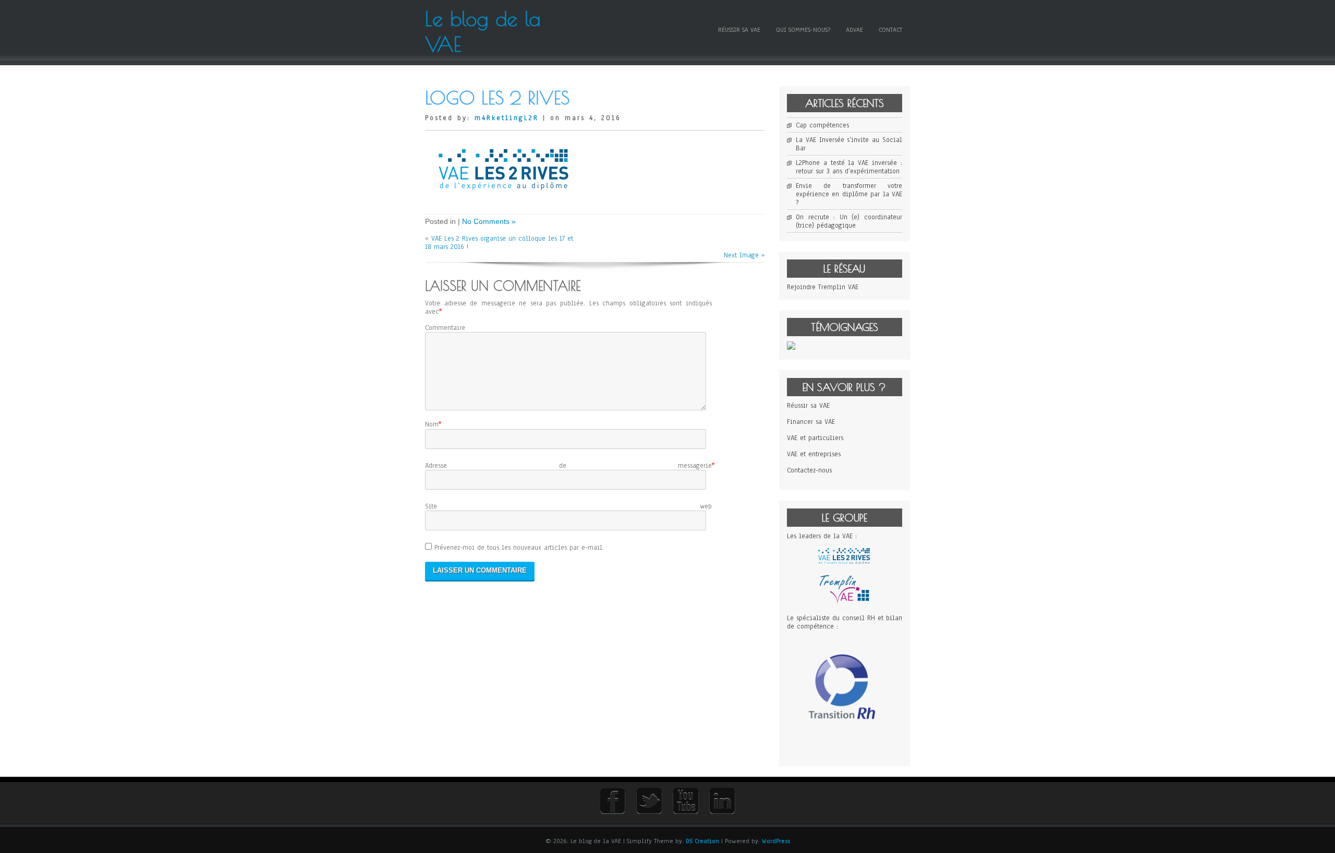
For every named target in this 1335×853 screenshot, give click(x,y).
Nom (432, 424)
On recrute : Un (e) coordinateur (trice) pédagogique (849, 221)
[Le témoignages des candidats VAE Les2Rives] (791, 347)
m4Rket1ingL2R (507, 118)
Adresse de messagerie (568, 465)
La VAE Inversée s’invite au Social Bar (849, 144)
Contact (890, 30)
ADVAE (854, 30)
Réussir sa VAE (739, 30)
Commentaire (445, 328)
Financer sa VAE (811, 421)
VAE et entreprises (814, 454)
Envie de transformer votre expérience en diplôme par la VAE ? (849, 194)
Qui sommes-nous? (803, 30)
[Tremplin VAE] (844, 602)
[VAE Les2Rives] (844, 562)
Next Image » (744, 255)
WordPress (776, 841)
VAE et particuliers (815, 438)
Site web (568, 506)
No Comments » (489, 221)
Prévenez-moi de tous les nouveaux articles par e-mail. (519, 547)
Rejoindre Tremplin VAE (822, 287)
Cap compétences (822, 125)
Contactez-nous (809, 470)
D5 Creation (702, 841)
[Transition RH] (844, 746)
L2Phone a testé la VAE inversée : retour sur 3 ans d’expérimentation (849, 167)
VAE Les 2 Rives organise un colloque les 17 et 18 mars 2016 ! (499, 243)
